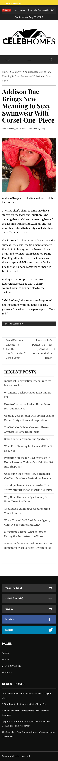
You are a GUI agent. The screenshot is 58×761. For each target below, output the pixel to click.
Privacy (9, 608)
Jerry (43, 128)
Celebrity (18, 324)
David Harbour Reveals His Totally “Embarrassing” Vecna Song (16, 349)
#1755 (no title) (13, 587)
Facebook (10, 619)
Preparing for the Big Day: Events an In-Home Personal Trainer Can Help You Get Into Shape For (28, 462)
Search (5, 659)
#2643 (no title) (14, 598)
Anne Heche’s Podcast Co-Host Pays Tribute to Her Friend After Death (42, 349)
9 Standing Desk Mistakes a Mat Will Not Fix (24, 704)
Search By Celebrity (11, 666)
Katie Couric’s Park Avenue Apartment (27, 439)
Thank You (7, 672)
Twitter (9, 629)
